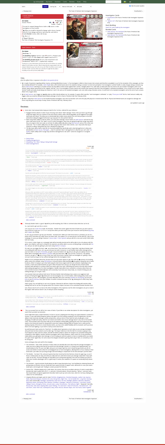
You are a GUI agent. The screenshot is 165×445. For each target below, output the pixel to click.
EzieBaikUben (87, 392)
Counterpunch (47, 387)
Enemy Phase (30, 138)
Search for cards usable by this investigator (118, 27)
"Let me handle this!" (73, 379)
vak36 (71, 173)
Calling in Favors (30, 384)
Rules (79, 2)
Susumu (86, 188)
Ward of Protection (73, 386)
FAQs (84, 2)
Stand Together (86, 387)
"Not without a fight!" (74, 384)
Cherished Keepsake (71, 377)
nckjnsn (40, 166)
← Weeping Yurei (26, 11)
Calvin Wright (46, 85)
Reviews (72, 2)
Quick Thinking (53, 386)
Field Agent (46, 130)
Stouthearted (111, 17)
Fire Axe (63, 380)
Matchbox (87, 380)
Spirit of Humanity (42, 252)
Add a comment (30, 220)
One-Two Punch (77, 387)
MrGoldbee (41, 297)
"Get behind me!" (83, 386)
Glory (52, 387)
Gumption (73, 277)
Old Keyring (47, 261)
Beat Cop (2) (38, 130)
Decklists (57, 2)
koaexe (49, 162)
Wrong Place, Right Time (60, 379)
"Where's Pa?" (111, 21)
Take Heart (37, 386)
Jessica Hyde (53, 238)
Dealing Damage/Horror (33, 140)
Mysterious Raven (31, 382)
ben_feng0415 (34, 153)
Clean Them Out (37, 387)
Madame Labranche (78, 380)
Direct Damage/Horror (32, 143)
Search (45, 6)
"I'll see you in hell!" (117, 94)
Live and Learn (51, 384)
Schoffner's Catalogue (59, 382)
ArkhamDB (39, 2)
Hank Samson (28, 16)
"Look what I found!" (85, 382)
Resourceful (29, 386)
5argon (88, 148)
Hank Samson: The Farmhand (115, 31)
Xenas (28, 157)
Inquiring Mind (44, 386)
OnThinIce (65, 304)
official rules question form (50, 80)
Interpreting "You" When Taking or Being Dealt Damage (41, 142)
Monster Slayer (68, 387)
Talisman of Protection (72, 382)
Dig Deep (91, 230)
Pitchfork (53, 377)
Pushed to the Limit (47, 379)
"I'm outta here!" (62, 386)
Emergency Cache (41, 384)
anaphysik (41, 201)
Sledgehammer (61, 377)
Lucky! (57, 384)
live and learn (35, 279)
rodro (89, 294)
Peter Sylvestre (62, 238)
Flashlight (69, 380)
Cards (65, 2)
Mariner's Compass (60, 246)
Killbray (33, 181)
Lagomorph (45, 185)
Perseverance (63, 384)
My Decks (49, 2)
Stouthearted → (138, 11)
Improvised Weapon (35, 379)
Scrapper (29, 232)
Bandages (43, 380)
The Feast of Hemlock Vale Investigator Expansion (83, 11)
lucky (26, 279)
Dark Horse (39, 228)
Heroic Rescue (59, 387)
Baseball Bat (50, 380)
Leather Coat (81, 377)
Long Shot (83, 379)
